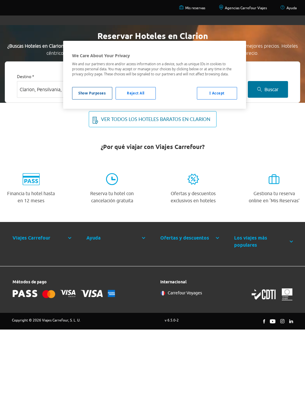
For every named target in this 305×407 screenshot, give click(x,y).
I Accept (217, 93)
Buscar (271, 89)
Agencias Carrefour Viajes (246, 8)
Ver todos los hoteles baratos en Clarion (155, 119)
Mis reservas (195, 8)
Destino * (25, 76)
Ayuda (292, 8)
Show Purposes (92, 93)
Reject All (135, 93)
